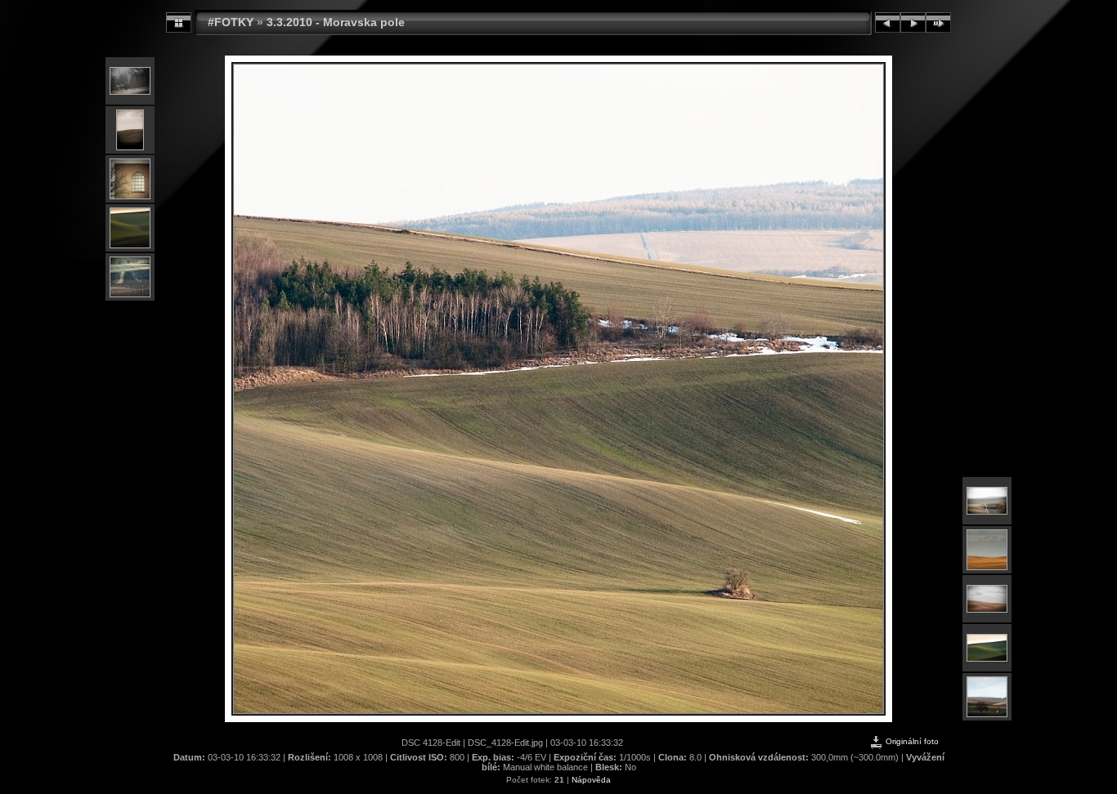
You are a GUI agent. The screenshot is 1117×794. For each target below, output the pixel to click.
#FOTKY (230, 22)
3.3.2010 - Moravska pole (336, 22)
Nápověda (591, 779)
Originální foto (911, 741)
